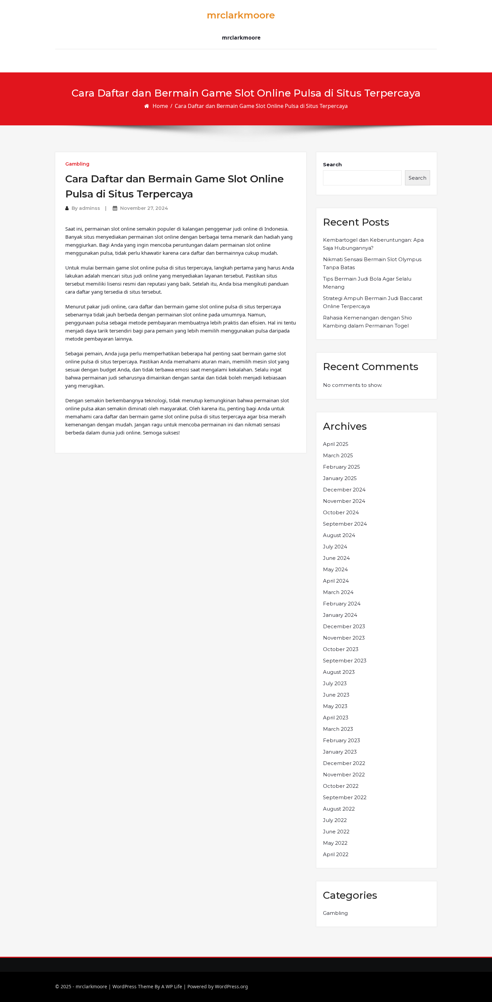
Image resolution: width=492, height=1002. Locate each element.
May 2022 (335, 843)
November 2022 (344, 774)
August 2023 (339, 672)
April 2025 (335, 444)
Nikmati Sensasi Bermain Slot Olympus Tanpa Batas (372, 263)
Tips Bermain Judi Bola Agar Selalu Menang (367, 283)
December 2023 (344, 626)
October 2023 (340, 649)
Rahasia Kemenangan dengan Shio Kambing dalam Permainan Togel (367, 321)
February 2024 (341, 603)
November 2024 (344, 501)
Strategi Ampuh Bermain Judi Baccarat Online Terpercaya (372, 302)
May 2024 (335, 569)
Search (332, 164)
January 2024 (340, 615)
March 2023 (338, 729)
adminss (89, 208)
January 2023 (340, 752)
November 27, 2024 (144, 208)
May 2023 (335, 706)
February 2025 (341, 467)
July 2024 (335, 546)
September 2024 (345, 524)
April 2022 (335, 854)
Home (160, 106)
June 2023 (336, 695)
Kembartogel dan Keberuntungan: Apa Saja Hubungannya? (373, 244)
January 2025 (340, 478)
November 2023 (344, 638)
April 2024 (336, 581)
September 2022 (344, 797)
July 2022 (335, 820)
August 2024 (339, 535)
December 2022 (344, 763)
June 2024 (336, 558)
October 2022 (340, 786)
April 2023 (335, 717)
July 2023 (335, 683)
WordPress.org (231, 986)
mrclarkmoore (241, 15)
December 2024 (344, 489)
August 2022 (339, 809)
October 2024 (341, 512)
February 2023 (341, 740)
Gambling (77, 164)
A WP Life (171, 986)
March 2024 (338, 592)
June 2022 (336, 831)
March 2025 (338, 455)
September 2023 (344, 660)
